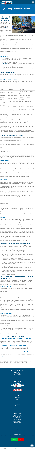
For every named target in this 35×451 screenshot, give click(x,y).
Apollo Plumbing (7, 2)
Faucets (17, 398)
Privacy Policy (15, 448)
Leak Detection (17, 404)
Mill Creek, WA (12, 435)
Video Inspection (17, 405)
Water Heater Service (17, 415)
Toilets (17, 399)
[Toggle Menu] (33, 2)
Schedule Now (21, 439)
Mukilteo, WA (27, 435)
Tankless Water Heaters (17, 417)
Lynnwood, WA (7, 435)
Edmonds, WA (22, 435)
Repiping (17, 400)
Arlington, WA (31, 435)
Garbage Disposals (17, 429)
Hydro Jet (17, 428)
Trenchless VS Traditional (17, 422)
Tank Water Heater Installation (17, 416)
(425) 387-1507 (14, 439)
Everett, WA (3, 435)
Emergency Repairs (17, 397)
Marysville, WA (17, 435)
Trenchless (17, 406)
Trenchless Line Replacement (17, 421)
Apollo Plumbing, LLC (17, 372)
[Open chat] (32, 445)
